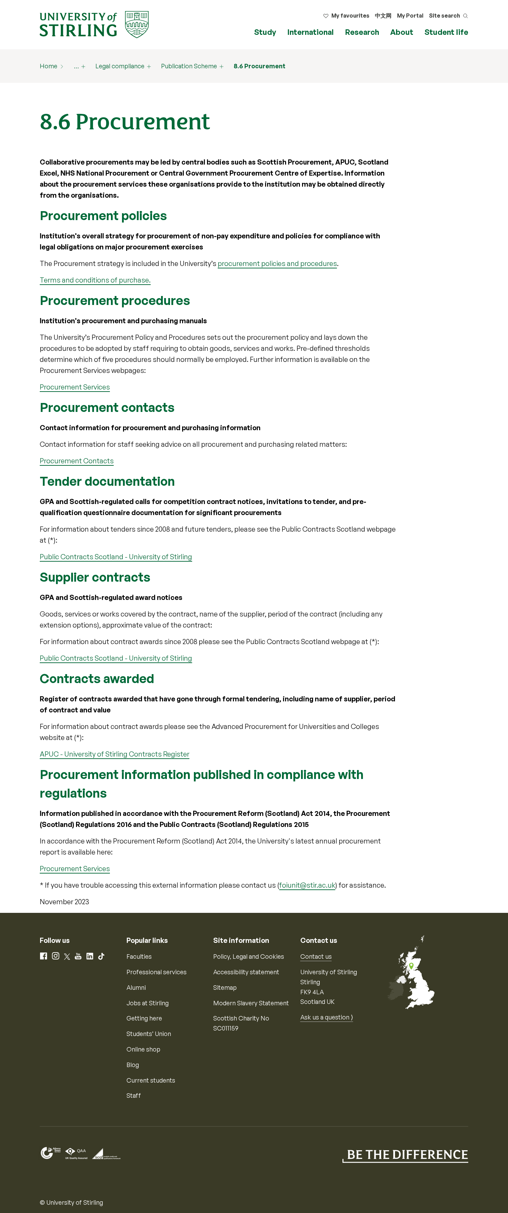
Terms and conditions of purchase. (95, 280)
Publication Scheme (189, 66)
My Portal (410, 15)
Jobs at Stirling (147, 1003)
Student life (446, 32)
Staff (133, 1095)
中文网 (383, 15)
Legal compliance (119, 66)
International (310, 32)
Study (265, 32)
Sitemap (225, 987)
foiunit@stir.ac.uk (307, 885)
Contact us (316, 956)
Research (362, 32)
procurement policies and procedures (277, 263)
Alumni (136, 987)
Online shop (143, 1049)
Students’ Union (148, 1033)
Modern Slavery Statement (251, 1003)
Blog (132, 1064)
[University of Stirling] (94, 24)
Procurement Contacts (77, 460)
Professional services (156, 972)
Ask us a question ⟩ (326, 1017)
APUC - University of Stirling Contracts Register (114, 754)
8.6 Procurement (259, 66)
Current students (150, 1080)
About (401, 32)
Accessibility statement (246, 972)
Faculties (139, 956)
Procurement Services (75, 387)
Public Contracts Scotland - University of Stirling (116, 556)
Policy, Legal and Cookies (248, 956)
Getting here (144, 1018)
